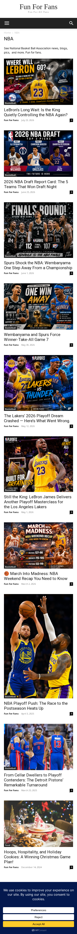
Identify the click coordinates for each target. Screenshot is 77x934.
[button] (71, 23)
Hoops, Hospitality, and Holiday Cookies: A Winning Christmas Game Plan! (37, 857)
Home (7, 32)
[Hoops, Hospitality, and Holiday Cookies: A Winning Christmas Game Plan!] (38, 823)
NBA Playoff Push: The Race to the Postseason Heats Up (36, 706)
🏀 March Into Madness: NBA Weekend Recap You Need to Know (36, 576)
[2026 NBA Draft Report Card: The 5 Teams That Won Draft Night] (38, 153)
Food (7, 845)
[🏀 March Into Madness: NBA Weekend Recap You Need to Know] (38, 545)
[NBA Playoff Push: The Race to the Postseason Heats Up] (38, 646)
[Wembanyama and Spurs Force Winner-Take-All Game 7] (38, 306)
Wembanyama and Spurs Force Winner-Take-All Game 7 (32, 337)
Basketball (10, 103)
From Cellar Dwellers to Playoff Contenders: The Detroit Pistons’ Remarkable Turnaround (33, 780)
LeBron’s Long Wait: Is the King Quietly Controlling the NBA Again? (36, 112)
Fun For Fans (11, 120)
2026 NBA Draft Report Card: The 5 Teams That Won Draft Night (36, 184)
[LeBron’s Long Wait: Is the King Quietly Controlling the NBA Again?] (38, 82)
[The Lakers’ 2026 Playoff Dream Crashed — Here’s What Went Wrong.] (38, 383)
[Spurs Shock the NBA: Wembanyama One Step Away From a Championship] (38, 230)
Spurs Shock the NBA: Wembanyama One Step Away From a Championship (38, 265)
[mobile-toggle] (6, 23)
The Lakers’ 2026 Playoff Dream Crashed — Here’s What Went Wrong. (37, 418)
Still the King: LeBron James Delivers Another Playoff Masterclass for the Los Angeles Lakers (37, 502)
